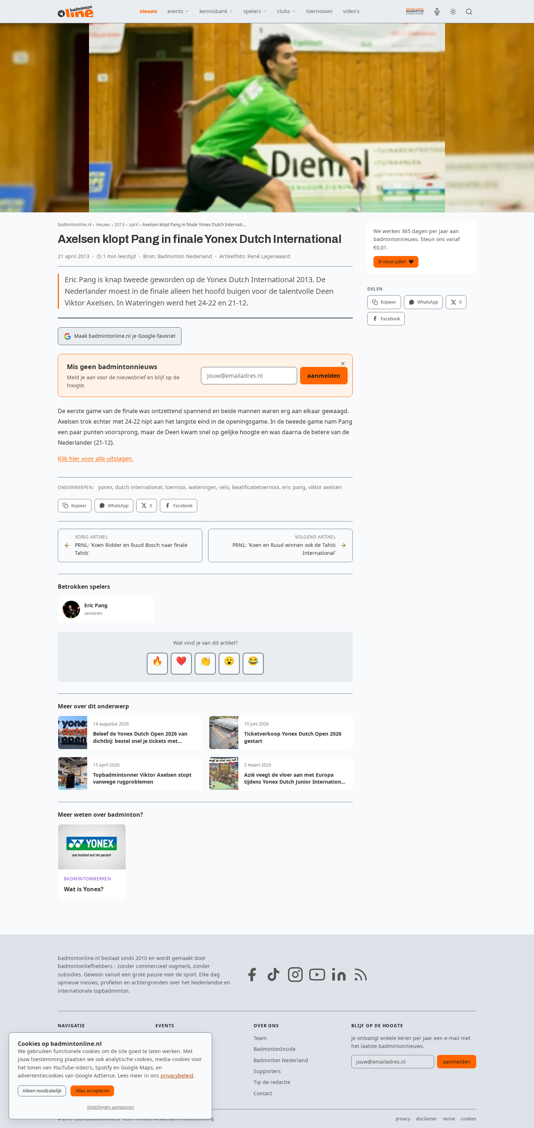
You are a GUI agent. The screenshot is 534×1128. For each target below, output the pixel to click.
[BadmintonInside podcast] (437, 11)
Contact (263, 1093)
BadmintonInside (275, 1048)
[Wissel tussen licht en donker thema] (453, 11)
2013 (119, 224)
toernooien (319, 11)
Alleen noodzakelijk (42, 1091)
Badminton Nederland (281, 1060)
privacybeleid (177, 1075)
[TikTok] (274, 975)
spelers (252, 11)
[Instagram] (295, 975)
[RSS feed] (361, 975)
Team (260, 1038)
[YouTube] (317, 975)
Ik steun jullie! (392, 262)
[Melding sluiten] (343, 364)
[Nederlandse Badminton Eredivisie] (415, 11)
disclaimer (426, 1119)
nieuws (148, 11)
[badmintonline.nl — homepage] (75, 11)
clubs (283, 11)
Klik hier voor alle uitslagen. (95, 459)
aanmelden (323, 376)
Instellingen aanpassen (110, 1107)
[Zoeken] (469, 11)
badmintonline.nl (75, 224)
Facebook (183, 506)
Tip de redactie (272, 1082)
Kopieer (79, 506)
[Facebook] (252, 975)
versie (449, 1119)
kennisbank (213, 11)
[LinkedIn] (339, 975)
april (133, 224)
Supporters (267, 1071)
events (175, 11)
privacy (403, 1119)
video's (351, 11)
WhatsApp (118, 506)
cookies (468, 1119)
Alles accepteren (92, 1091)
